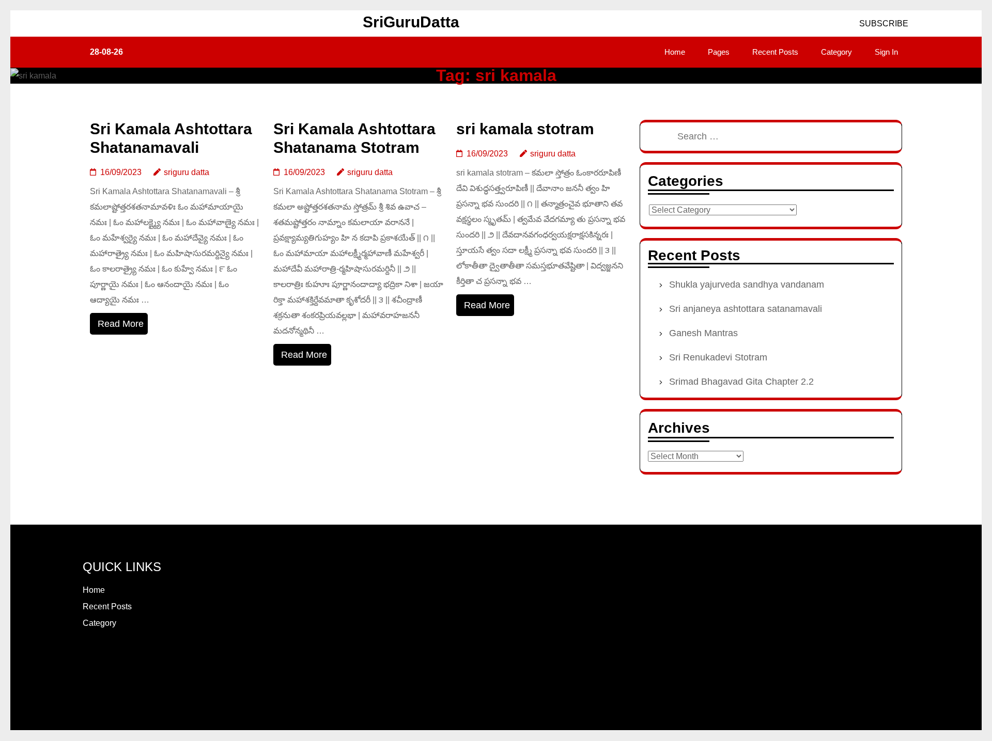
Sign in (886, 52)
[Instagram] (98, 659)
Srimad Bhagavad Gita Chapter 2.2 (741, 381)
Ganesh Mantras (703, 333)
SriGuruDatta (411, 21)
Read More (121, 324)
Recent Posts (775, 52)
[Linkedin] (135, 659)
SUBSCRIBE (882, 23)
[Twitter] (110, 659)
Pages (719, 52)
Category (836, 52)
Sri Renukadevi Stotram (718, 357)
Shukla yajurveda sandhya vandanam (746, 284)
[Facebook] (86, 659)
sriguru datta (186, 172)
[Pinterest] (123, 659)
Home (674, 52)
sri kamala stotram (525, 128)
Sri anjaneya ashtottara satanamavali (745, 309)
